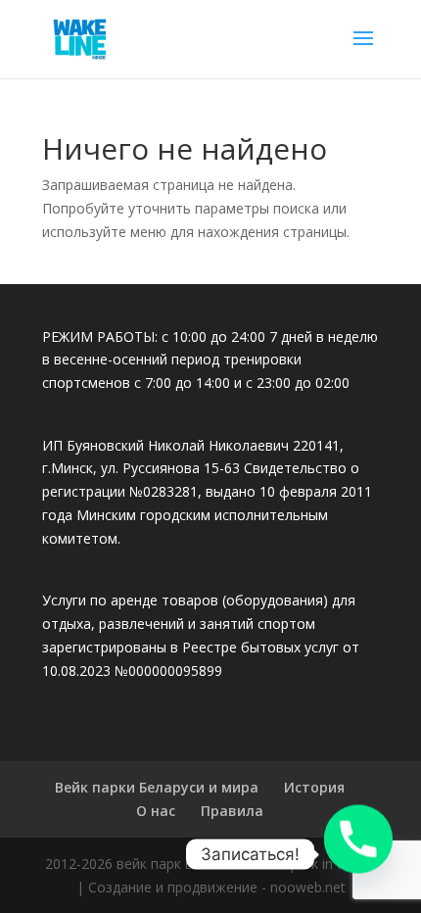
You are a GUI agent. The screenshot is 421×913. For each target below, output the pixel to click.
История (314, 787)
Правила (232, 810)
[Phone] (358, 854)
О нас (155, 810)
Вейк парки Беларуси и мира (156, 787)
